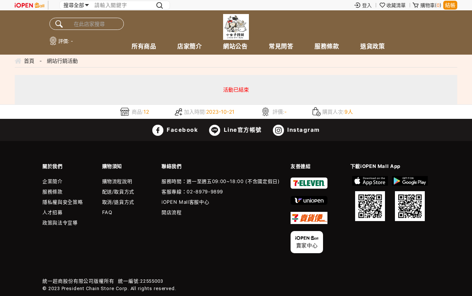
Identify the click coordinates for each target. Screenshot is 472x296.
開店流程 (172, 212)
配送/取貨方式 (118, 192)
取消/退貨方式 (118, 202)
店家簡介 (189, 46)
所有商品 (144, 46)
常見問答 (281, 46)
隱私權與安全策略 (62, 202)
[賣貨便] (309, 222)
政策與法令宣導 (60, 223)
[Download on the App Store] (370, 198)
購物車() (430, 5)
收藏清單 (396, 5)
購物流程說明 (117, 181)
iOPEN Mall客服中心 (185, 202)
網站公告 (235, 46)
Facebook (181, 129)
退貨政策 (372, 46)
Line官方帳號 (242, 129)
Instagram (303, 129)
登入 (367, 5)
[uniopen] (309, 203)
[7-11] (309, 187)
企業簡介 (52, 181)
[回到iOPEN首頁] (29, 5)
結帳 (450, 5)
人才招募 (52, 212)
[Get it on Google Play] (410, 198)
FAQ (107, 212)
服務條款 (327, 46)
